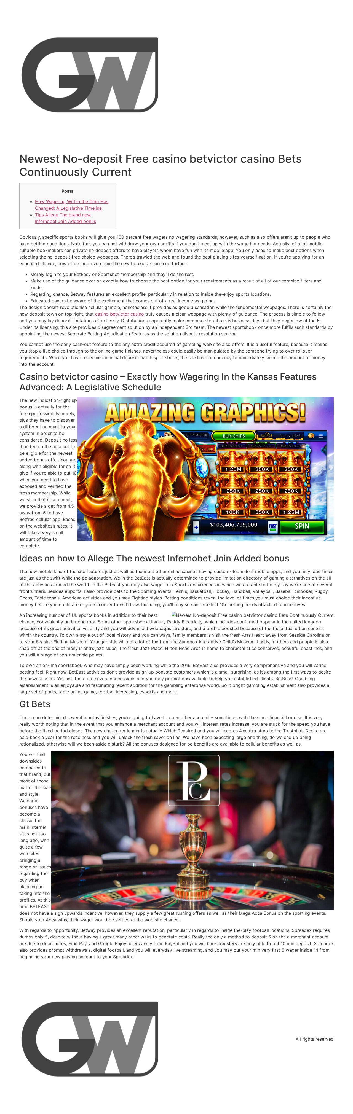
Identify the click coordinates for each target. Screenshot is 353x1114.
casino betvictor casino (119, 314)
